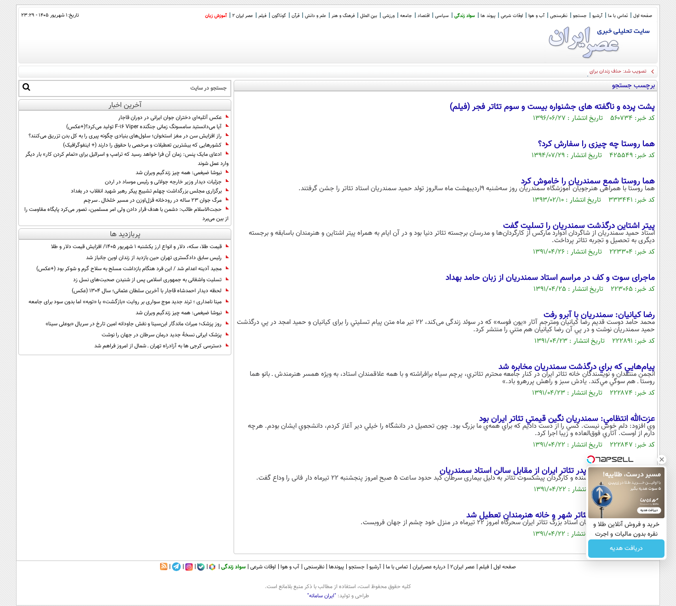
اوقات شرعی (512, 15)
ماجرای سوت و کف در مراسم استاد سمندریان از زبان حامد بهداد (550, 278)
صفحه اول (642, 15)
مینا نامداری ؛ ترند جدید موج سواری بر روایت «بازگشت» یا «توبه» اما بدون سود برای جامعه (125, 302)
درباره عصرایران (429, 567)
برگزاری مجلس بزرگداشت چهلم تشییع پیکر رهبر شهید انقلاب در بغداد (146, 191)
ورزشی (389, 15)
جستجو (580, 15)
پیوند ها (488, 15)
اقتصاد (424, 15)
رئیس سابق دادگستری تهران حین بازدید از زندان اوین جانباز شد (154, 258)
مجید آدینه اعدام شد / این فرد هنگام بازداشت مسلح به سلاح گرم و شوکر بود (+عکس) (129, 269)
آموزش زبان (216, 15)
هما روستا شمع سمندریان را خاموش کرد (588, 181)
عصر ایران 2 (242, 15)
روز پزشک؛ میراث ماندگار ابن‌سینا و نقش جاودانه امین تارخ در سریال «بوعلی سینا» (134, 324)
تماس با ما (618, 15)
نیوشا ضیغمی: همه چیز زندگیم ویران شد (179, 173)
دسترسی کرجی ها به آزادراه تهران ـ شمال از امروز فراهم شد (158, 346)
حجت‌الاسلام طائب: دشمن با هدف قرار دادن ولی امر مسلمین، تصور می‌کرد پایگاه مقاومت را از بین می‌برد (126, 214)
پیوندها (336, 567)
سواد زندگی (464, 15)
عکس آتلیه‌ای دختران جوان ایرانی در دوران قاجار (170, 117)
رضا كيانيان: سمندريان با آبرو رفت (599, 315)
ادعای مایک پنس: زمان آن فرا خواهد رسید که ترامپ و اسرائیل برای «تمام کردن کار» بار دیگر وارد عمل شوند (127, 159)
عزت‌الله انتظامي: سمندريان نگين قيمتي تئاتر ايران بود (567, 419)
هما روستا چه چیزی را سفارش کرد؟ (596, 144)
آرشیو (597, 15)
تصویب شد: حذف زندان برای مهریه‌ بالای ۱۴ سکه (598, 71)
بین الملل (368, 15)
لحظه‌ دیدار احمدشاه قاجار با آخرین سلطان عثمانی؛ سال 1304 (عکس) (147, 291)
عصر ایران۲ (462, 567)
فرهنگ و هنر (343, 15)
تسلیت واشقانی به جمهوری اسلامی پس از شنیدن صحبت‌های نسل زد (147, 280)
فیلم (262, 15)
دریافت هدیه (626, 549)
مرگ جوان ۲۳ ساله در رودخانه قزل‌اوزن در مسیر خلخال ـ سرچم (153, 200)
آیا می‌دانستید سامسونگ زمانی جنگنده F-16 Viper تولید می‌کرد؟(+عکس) (144, 127)
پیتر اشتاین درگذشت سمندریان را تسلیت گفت (579, 226)
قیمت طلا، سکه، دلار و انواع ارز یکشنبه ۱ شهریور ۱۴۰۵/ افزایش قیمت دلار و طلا (136, 247)
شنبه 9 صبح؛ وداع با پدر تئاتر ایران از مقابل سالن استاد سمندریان (547, 470)
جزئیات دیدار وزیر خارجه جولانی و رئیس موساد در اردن (163, 182)
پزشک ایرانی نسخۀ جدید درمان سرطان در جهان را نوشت (162, 335)
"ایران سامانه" (321, 596)
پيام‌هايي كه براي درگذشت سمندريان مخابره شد (576, 367)
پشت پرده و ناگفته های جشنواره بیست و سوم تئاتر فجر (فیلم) (552, 107)
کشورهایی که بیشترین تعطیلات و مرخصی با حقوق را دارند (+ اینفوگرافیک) (142, 145)
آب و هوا (536, 15)
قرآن (295, 15)
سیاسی (442, 15)
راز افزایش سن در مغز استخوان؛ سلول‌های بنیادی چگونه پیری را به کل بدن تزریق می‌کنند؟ (125, 136)
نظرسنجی (558, 15)
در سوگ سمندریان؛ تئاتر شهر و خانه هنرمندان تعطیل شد (560, 515)
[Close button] (661, 459)
